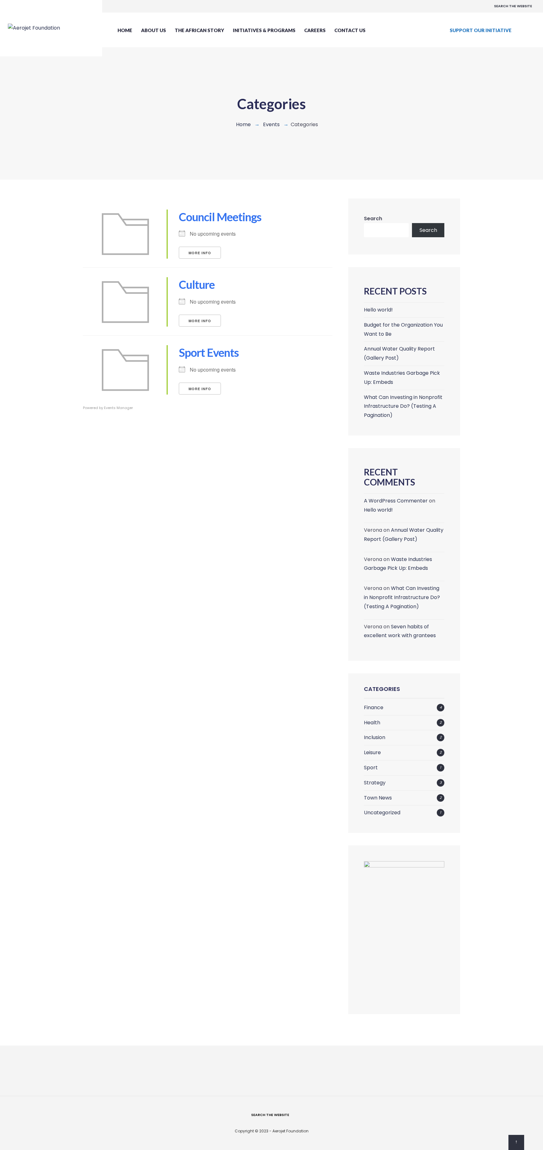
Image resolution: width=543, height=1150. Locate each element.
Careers (315, 30)
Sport (371, 767)
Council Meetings (220, 217)
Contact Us (349, 30)
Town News (378, 797)
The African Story (199, 30)
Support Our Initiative (481, 30)
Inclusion (374, 737)
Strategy (375, 782)
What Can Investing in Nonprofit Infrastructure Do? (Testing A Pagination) (403, 406)
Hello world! (378, 309)
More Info (200, 252)
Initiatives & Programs (264, 30)
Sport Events (209, 352)
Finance (373, 707)
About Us (153, 30)
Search (373, 218)
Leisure (372, 752)
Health (372, 722)
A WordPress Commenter (396, 500)
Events (271, 124)
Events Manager (118, 407)
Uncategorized (382, 812)
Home (125, 30)
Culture (197, 284)
